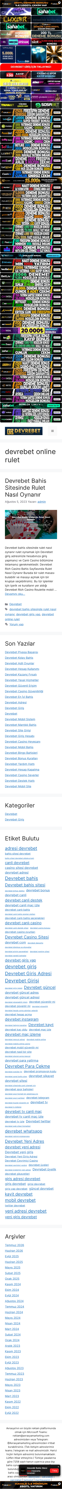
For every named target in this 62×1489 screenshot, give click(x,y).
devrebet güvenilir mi (42, 1001)
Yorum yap (16, 624)
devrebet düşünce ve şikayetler (18, 947)
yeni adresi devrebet (26, 1211)
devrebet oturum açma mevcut (17, 1056)
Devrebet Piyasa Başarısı (21, 652)
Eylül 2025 (12, 1256)
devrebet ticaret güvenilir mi (17, 1103)
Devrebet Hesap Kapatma (22, 769)
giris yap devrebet (16, 1188)
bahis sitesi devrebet (18, 853)
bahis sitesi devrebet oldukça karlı (19, 858)
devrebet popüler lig (13, 1072)
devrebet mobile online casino (17, 1044)
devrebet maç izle (40, 1029)
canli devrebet (17, 863)
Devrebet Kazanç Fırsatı (21, 674)
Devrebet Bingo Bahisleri (21, 752)
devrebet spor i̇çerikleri (15, 1098)
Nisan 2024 (12, 1323)
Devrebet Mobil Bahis (19, 747)
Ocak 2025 (12, 1278)
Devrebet (15, 604)
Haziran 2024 (14, 1312)
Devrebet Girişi (22, 981)
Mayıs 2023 (13, 1385)
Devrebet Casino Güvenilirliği (24, 691)
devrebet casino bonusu (40, 928)
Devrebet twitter (38, 1121)
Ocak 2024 (12, 1340)
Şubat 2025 (13, 1273)
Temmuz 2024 (14, 1306)
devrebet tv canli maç (23, 1111)
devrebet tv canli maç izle (24, 1117)
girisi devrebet (36, 1184)
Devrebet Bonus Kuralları (21, 758)
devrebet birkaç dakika (14, 891)
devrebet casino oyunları (20, 932)
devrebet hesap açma (18, 1014)
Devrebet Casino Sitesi (27, 937)
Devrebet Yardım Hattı (20, 764)
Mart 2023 (12, 1396)
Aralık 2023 (12, 1345)
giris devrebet (15, 1184)
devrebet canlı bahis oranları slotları (20, 914)
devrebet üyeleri (39, 1165)
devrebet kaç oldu (16, 1029)
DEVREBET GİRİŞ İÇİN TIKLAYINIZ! (31, 66)
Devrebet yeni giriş (19, 1152)
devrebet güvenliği (40, 1006)
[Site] (31, 112)
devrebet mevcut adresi (15, 1039)
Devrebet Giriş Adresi (28, 973)
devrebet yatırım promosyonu (17, 1136)
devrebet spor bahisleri (19, 1089)
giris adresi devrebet (22, 1179)
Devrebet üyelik (44, 1169)
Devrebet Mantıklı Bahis (20, 724)
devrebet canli (15, 895)
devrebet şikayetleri (17, 1173)
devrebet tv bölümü (13, 1107)
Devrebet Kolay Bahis (19, 657)
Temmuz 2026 (14, 1245)
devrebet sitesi (16, 1081)
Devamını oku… (15, 594)
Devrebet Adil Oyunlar (19, 663)
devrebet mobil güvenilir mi (22, 1047)
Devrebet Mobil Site (18, 786)
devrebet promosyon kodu (40, 1071)
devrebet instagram (22, 1019)
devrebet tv (39, 1102)
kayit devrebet (19, 1194)
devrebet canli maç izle (22, 905)
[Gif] (31, 181)
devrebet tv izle (14, 1121)
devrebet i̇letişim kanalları (16, 1025)
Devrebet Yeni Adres (24, 1141)
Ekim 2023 (12, 1357)
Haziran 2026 (14, 1250)
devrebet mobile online (36, 1039)
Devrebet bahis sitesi (25, 884)
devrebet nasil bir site (18, 1051)
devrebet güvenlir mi (17, 1006)
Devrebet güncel (40, 987)
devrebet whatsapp (23, 1131)
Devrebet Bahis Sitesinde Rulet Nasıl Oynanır (25, 487)
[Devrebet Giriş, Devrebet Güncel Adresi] (23, 430)
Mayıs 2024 (13, 1317)
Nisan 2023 (12, 1390)
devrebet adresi (17, 872)
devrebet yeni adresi (22, 1147)
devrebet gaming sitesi (39, 951)
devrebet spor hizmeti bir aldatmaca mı (21, 1094)
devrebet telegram (37, 1097)
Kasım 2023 (13, 1351)
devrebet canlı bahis (17, 909)
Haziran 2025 (14, 1262)
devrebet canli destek (23, 900)
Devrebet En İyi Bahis (19, 697)
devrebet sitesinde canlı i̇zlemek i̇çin (20, 1085)
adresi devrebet (21, 848)
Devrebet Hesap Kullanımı (22, 669)
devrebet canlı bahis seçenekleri (25, 918)
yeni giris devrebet (21, 1217)
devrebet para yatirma (21, 1060)
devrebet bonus (38, 890)
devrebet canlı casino (23, 923)
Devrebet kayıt (41, 1024)
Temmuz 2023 (14, 1373)
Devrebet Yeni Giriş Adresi (21, 1156)
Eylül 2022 (12, 1413)
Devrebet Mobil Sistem (20, 719)
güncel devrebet (41, 1189)
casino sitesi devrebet (21, 868)
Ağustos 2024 (14, 1301)
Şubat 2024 (13, 1334)
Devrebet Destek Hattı (20, 780)
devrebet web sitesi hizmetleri (18, 1126)
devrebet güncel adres (22, 993)
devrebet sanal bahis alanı (16, 1076)
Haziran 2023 (14, 1379)
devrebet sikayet (41, 1076)
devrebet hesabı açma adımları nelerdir (21, 1010)
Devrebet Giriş (14, 708)
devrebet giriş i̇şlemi (13, 988)
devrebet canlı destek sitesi (16, 928)
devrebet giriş (21, 966)
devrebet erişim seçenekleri (16, 951)
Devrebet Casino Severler (22, 775)
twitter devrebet (15, 1205)
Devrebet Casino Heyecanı (22, 741)
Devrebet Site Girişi (18, 730)
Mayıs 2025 (12, 1267)
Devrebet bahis (21, 878)
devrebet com (15, 942)
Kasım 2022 (13, 1401)
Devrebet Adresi (16, 702)
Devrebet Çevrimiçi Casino (21, 1160)
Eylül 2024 (12, 1295)
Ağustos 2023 (14, 1368)
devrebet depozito (35, 943)
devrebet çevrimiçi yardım (16, 1165)
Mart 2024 (12, 1329)
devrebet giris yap (28, 614)
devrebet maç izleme (23, 1034)
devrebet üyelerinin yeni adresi (18, 1170)
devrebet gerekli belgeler (15, 956)
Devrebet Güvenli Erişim (21, 685)
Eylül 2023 (12, 1362)
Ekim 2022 (12, 1407)
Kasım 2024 (13, 1284)
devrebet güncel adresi (22, 997)
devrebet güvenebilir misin (16, 1002)
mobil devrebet (20, 1200)
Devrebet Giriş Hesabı (19, 736)
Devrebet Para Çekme (27, 1066)
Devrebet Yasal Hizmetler (22, 680)
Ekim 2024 (12, 1290)
